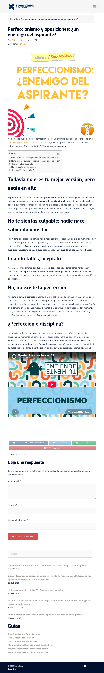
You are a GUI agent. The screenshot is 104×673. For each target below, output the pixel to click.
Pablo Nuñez (18, 40)
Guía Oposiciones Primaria (21, 637)
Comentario (14, 481)
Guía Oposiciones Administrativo (24, 634)
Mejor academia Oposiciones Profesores (28, 652)
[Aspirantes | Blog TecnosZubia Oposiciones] (21, 7)
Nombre (12, 505)
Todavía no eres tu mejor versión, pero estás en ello (34, 158)
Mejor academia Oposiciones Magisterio (28, 648)
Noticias (22, 44)
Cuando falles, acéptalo (22, 164)
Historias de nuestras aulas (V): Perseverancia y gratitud (36, 590)
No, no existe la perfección (23, 167)
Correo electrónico (18, 520)
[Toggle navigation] (94, 6)
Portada (14, 19)
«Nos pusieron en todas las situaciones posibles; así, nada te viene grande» (45, 614)
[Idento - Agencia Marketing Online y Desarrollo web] (85, 666)
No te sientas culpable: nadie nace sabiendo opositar (35, 161)
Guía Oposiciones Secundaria (22, 641)
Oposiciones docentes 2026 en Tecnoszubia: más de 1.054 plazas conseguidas (47, 565)
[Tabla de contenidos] (58, 154)
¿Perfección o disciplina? (22, 170)
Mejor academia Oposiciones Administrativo (30, 645)
